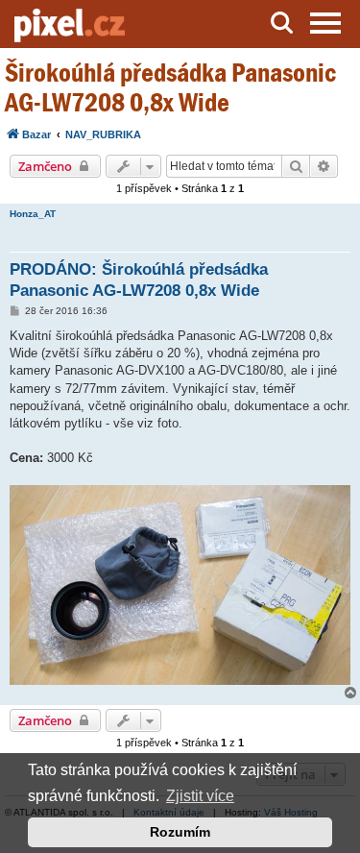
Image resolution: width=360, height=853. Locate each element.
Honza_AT (33, 213)
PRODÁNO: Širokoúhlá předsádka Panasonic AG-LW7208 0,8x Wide (139, 279)
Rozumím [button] (180, 832)
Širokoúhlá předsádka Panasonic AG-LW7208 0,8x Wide (170, 87)
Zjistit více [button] (200, 796)
